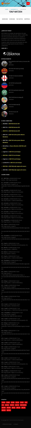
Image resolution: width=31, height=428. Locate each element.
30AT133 (18, 407)
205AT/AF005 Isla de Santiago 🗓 (16, 97)
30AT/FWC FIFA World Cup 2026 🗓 (16, 68)
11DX (26, 402)
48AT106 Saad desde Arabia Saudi (16, 90)
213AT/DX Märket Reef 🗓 (14, 104)
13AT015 (7, 405)
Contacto (16, 424)
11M (3, 405)
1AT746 (17, 402)
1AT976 (21, 402)
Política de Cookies (7, 424)
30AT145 (23, 407)
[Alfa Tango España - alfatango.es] (5, 3)
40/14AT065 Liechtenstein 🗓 (15, 83)
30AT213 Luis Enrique (14, 151)
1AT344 (12, 402)
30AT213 (3, 410)
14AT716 (17, 405)
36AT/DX (8, 410)
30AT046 (5, 155)
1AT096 (8, 402)
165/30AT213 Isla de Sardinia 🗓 (15, 75)
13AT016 (12, 405)
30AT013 (5, 131)
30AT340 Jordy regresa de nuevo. (17, 166)
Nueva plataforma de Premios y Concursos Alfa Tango (19, 62)
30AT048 (8, 407)
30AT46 (13, 407)
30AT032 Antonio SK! (13, 111)
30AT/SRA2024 (23, 405)
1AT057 (3, 402)
